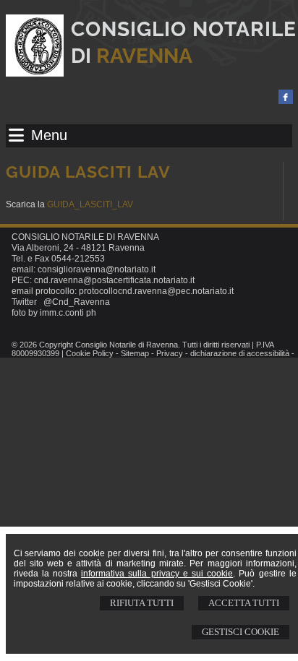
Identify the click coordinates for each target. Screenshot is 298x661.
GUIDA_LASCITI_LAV (90, 204)
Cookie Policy (90, 353)
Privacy (169, 353)
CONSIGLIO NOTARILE (184, 29)
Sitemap (135, 353)
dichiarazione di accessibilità (239, 353)
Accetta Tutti (243, 602)
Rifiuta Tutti (142, 602)
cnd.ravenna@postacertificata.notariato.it (114, 280)
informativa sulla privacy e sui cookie (157, 574)
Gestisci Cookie (240, 631)
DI (131, 56)
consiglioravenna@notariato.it (97, 269)
